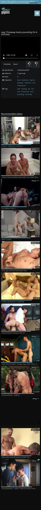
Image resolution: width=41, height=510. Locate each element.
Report (15, 64)
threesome (25, 91)
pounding (20, 94)
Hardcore (27, 83)
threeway (28, 94)
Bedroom (25, 80)
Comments (7, 64)
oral (18, 91)
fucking (24, 89)
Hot (33, 83)
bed (31, 91)
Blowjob (20, 83)
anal (18, 89)
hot (32, 89)
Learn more (34, 3)
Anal (18, 80)
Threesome (21, 85)
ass (29, 89)
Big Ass (32, 80)
